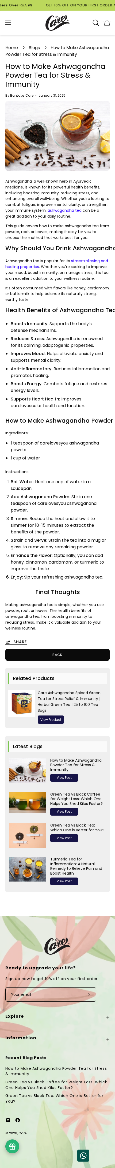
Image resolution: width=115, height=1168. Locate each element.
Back (57, 654)
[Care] (57, 23)
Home (11, 48)
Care (22, 1133)
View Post (64, 777)
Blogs (34, 48)
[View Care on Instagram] (8, 1120)
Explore (14, 1016)
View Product (50, 719)
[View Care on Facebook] (17, 1120)
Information (20, 1038)
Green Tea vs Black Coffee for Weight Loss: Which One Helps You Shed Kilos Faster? (56, 1084)
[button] (95, 22)
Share (20, 641)
